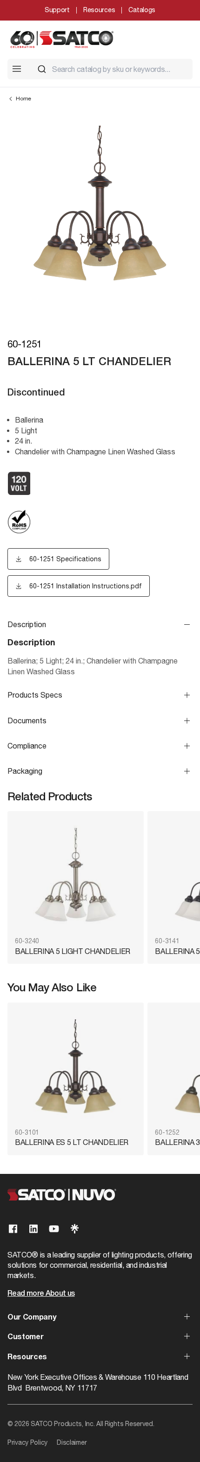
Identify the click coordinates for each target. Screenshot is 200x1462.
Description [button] (26, 624)
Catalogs (141, 10)
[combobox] (111, 69)
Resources (99, 10)
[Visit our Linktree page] (74, 1229)
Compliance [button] (27, 746)
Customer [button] (25, 1337)
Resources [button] (27, 1357)
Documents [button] (27, 720)
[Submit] (41, 69)
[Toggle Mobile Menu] (16, 68)
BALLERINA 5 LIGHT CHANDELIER (72, 951)
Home (23, 98)
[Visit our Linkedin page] (33, 1229)
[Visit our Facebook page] (13, 1229)
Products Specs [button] (34, 695)
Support (57, 10)
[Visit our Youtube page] (54, 1229)
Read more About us (40, 1294)
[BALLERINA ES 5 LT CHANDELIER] (75, 1066)
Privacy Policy (27, 1442)
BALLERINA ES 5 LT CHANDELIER (71, 1142)
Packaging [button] (24, 771)
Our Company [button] (31, 1317)
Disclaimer (72, 1442)
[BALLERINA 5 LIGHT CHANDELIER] (75, 875)
